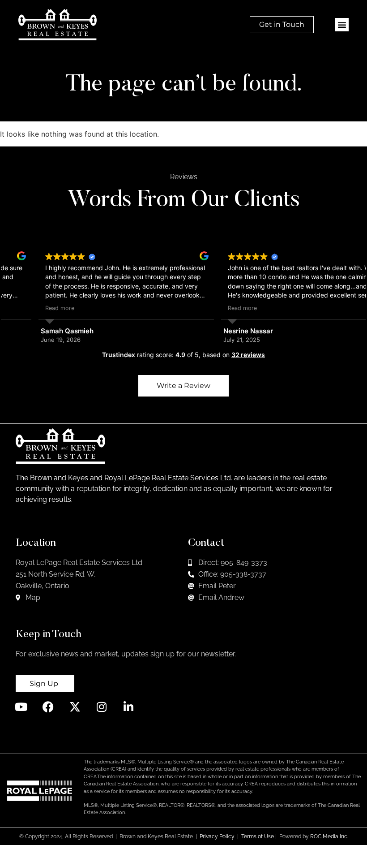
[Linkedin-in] (128, 706)
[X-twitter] (75, 706)
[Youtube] (21, 706)
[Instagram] (101, 706)
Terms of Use (257, 836)
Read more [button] (25, 308)
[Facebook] (48, 706)
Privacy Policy (217, 836)
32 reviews (248, 354)
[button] (342, 24)
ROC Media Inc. (329, 836)
